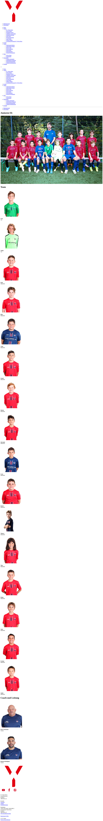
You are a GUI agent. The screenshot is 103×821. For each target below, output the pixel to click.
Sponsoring (5, 57)
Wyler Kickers (9, 51)
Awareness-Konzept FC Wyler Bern (14, 41)
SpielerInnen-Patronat (11, 60)
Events (4, 42)
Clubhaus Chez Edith (11, 33)
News (4, 27)
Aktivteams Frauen (10, 46)
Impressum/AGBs (5, 816)
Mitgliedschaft (6, 23)
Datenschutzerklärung (5, 819)
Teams (4, 44)
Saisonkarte (8, 56)
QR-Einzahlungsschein (6, 813)
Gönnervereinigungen (11, 63)
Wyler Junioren (9, 49)
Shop (4, 54)
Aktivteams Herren (10, 45)
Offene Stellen (9, 40)
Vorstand (2, 802)
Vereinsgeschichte (10, 35)
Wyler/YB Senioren (10, 52)
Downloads (5, 25)
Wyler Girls (8, 47)
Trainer (2, 803)
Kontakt (5, 64)
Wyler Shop (8, 55)
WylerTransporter (10, 37)
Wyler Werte (9, 31)
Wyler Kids (8, 50)
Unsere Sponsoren (10, 59)
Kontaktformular (4, 804)
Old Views (8, 36)
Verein (4, 28)
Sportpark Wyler (9, 32)
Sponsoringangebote (10, 61)
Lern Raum (8, 38)
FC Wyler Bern (9, 30)
